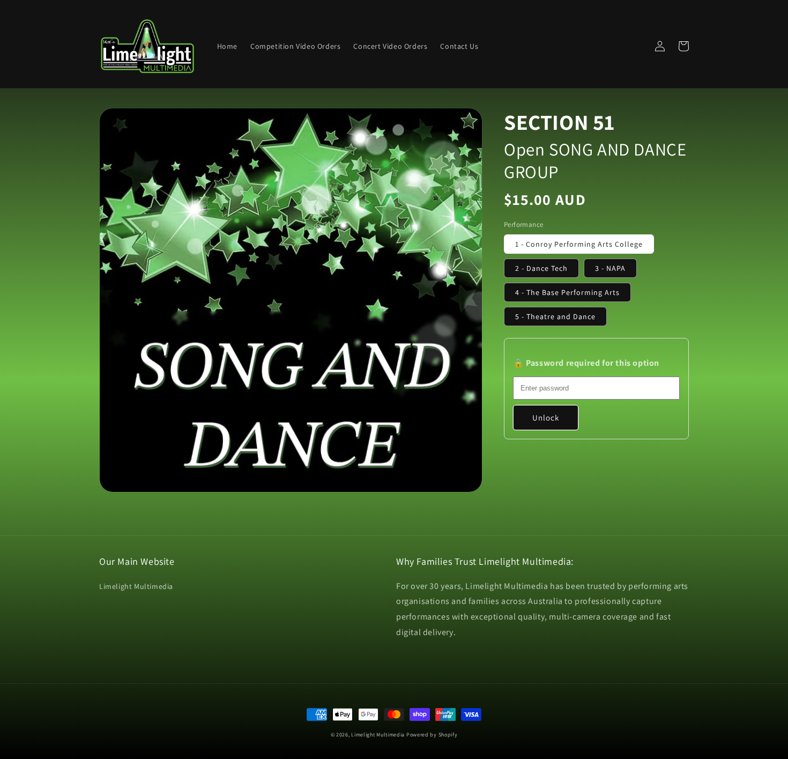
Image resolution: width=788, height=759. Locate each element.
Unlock (545, 417)
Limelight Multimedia (136, 586)
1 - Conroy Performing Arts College (579, 244)
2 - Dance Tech (541, 268)
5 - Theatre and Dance (555, 316)
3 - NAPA (610, 268)
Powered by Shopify (432, 734)
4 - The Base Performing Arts (567, 292)
